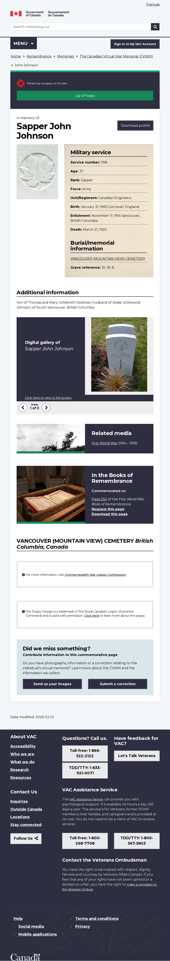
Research (19, 770)
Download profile (135, 126)
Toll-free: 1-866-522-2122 (85, 753)
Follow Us (27, 840)
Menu (21, 43)
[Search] (155, 27)
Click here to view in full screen (48, 398)
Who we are (22, 754)
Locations (20, 817)
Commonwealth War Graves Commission (95, 575)
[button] (22, 407)
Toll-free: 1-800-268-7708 (85, 841)
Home (16, 56)
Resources (20, 777)
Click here (91, 616)
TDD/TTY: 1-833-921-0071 (85, 770)
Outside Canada (26, 809)
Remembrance (39, 56)
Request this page (108, 509)
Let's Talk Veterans (136, 756)
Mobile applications (37, 934)
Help (18, 918)
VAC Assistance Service (86, 799)
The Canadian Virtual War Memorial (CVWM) (116, 56)
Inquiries (19, 801)
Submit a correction (118, 684)
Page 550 (99, 499)
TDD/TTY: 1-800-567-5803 (136, 841)
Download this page (110, 514)
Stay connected (25, 825)
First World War (105, 443)
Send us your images (52, 684)
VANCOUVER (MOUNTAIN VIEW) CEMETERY (107, 259)
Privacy (82, 926)
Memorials (65, 56)
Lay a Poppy (85, 96)
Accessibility (23, 746)
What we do (22, 762)
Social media (31, 926)
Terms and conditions (97, 918)
